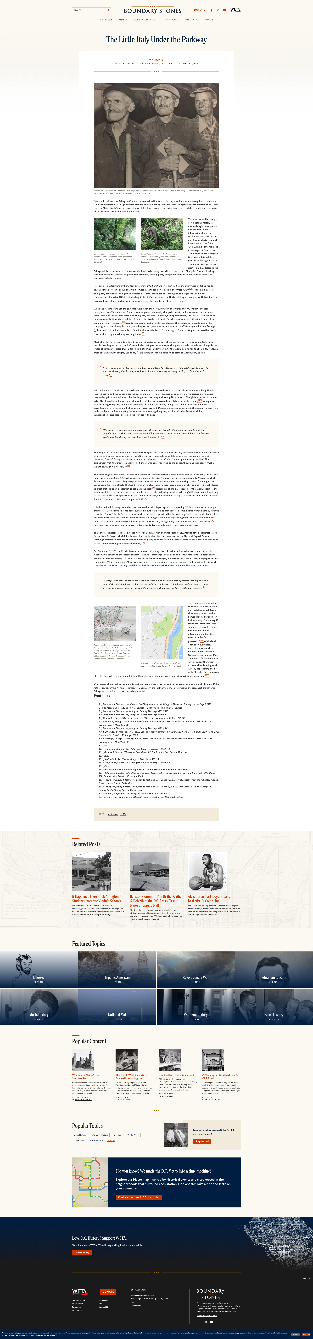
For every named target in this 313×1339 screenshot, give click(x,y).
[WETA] (235, 10)
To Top (307, 1279)
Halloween (39, 977)
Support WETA (78, 1300)
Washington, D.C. (146, 20)
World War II (133, 1135)
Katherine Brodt (83, 1100)
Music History (39, 1014)
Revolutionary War (196, 977)
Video (122, 20)
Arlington (113, 814)
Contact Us (77, 1311)
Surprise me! (202, 1141)
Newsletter (104, 1300)
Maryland (171, 20)
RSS (100, 1304)
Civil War (118, 1135)
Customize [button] (296, 1334)
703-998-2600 (137, 1306)
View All (111, 1140)
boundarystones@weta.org (142, 1295)
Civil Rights (79, 1141)
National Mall (117, 1014)
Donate (199, 10)
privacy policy (52, 1335)
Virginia (191, 20)
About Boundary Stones (207, 1316)
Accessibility (104, 1307)
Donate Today (82, 1253)
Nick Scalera (168, 1096)
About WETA (77, 1304)
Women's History (196, 1014)
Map (132, 1302)
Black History (274, 1014)
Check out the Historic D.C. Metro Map (138, 1197)
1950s (123, 814)
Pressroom (76, 1307)
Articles (106, 20)
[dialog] (156, 1334)
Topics (208, 20)
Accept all (306, 1334)
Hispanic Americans (117, 977)
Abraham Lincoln (274, 977)
